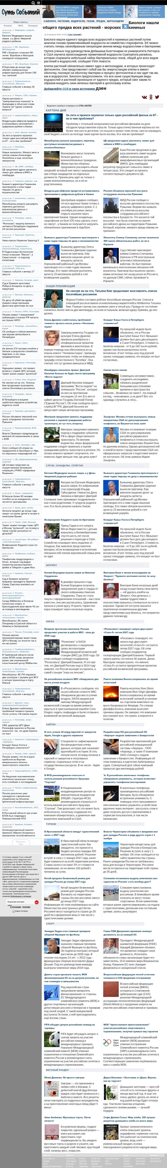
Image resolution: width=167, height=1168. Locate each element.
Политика (70, 1158)
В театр (69, 1166)
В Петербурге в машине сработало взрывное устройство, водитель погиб (20, 402)
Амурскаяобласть (23, 771)
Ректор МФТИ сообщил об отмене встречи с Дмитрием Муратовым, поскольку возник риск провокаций (67, 12)
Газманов (19, 181)
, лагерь (29, 508)
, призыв (30, 198)
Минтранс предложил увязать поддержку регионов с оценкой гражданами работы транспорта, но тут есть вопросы (68, 420)
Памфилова (20, 554)
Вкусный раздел (57, 1070)
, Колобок (32, 132)
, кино (26, 703)
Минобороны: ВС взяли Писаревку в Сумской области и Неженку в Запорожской (19, 623)
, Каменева (28, 295)
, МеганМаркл (33, 539)
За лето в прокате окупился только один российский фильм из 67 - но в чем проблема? (19, 138)
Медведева (20, 30)
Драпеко (19, 703)
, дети (23, 508)
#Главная (8, 26)
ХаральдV (19, 235)
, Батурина (31, 380)
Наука (50, 621)
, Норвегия (29, 235)
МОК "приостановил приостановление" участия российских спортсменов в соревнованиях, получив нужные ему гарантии (131, 1028)
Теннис (126, 1164)
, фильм (23, 132)
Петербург (19, 218)
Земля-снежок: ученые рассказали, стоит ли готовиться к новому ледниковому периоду (149, 11)
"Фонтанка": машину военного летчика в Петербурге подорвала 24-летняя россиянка (20, 226)
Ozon (17, 445)
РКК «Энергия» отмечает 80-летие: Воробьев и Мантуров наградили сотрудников (18, 55)
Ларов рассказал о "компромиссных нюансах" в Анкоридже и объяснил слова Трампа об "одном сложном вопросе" (18, 104)
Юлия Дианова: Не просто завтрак (64, 1077)
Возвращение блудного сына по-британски (69, 520)
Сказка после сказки (115, 370)
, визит (36, 632)
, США (25, 95)
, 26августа (19, 481)
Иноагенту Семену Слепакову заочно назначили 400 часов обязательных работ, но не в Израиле (131, 241)
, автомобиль (31, 326)
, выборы (30, 554)
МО (16, 47)
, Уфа (32, 445)
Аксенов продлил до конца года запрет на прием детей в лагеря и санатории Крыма (20, 514)
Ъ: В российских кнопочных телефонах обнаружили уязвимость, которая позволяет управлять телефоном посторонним (130, 778)
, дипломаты (29, 411)
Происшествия (112, 1158)
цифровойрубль (22, 115)
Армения (19, 280)
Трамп (18, 522)
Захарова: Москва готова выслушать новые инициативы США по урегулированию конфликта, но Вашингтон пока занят (129, 420)
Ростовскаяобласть (24, 807)
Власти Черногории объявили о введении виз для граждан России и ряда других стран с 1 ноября (131, 835)
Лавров (18, 95)
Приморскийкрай (22, 428)
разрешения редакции (30, 882)
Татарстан (155, 1158)
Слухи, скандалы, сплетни (64, 465)
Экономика (71, 1161)
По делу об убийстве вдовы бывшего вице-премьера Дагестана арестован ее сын (17, 303)
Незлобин (19, 147)
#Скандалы (33, 26)
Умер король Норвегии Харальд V (20, 240)
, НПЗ (35, 807)
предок (100, 21)
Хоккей (126, 1161)
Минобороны (21, 615)
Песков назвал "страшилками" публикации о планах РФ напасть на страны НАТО (20, 317)
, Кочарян (27, 280)
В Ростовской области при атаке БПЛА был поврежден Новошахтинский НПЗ (19, 816)
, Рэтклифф (34, 312)
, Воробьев (23, 47)
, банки (34, 115)
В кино (82, 1158)
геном (90, 21)
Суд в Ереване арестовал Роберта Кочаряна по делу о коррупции (17, 286)
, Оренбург (25, 445)
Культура (70, 1164)
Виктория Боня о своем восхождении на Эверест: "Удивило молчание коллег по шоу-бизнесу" (130, 576)
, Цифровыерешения (27, 459)
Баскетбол (141, 1158)
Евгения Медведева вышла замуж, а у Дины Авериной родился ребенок (17, 38)
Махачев (19, 295)
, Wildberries (24, 652)
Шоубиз (51, 565)
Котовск (18, 593)
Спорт (50, 923)
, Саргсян (27, 573)
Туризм (51, 824)
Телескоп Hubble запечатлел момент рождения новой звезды (109, 10)
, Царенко (28, 181)
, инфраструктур (29, 788)
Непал (18, 343)
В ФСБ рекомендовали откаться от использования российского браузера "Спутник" (66, 778)
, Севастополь (25, 249)
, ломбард (28, 166)
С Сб (74, 34)
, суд (35, 181)
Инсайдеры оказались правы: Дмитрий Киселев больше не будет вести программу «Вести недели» (69, 373)
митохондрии (115, 21)
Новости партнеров (52, 1166)
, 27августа (19, 268)
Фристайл (140, 1164)
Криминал (95, 1161)
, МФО (20, 166)
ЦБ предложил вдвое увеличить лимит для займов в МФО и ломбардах (19, 172)
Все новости (49, 1158)
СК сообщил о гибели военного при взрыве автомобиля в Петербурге (19, 334)
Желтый (83, 1164)
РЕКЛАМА (26, 907)
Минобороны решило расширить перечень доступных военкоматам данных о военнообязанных (69, 144)
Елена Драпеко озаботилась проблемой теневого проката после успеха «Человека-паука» (19, 711)
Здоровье (83, 1166)
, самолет (32, 754)
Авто (107, 1161)
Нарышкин (20, 363)
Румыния (19, 411)
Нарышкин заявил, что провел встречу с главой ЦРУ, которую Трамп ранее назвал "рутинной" (19, 371)
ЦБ (16, 166)
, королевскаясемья (11, 542)
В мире (46, 1161)
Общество (96, 1158)
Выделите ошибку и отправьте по (69, 106)
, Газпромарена (31, 739)
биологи (51, 21)
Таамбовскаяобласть (24, 649)
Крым (17, 508)
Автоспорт (141, 1161)
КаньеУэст (19, 739)
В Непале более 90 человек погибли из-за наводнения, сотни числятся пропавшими (20, 499)
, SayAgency (7, 742)
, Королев (33, 64)
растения (63, 21)
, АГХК (34, 771)
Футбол (126, 1158)
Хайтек (51, 724)
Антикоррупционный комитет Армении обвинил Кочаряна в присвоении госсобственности (18, 833)
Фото (45, 1164)
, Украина (32, 95)
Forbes (18, 380)
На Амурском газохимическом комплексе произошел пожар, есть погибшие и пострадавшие (19, 779)
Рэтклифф (19, 720)
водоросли (78, 21)
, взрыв (28, 218)
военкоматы (20, 198)
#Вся (20, 26)
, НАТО (25, 312)
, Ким (24, 380)
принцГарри (20, 539)
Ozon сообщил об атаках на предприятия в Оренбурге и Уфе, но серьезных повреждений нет (20, 451)
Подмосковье (21, 246)
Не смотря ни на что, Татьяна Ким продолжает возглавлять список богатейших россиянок (18, 385)
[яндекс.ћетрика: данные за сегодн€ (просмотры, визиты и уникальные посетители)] (20, 911)
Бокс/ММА (128, 1166)
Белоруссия (155, 1161)
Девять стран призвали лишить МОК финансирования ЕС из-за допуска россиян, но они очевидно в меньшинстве (71, 978)
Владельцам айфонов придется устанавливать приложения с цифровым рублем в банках (19, 124)
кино (17, 132)
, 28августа (19, 84)
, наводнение (27, 493)
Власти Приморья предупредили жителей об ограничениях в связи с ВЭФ (20, 436)
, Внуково (31, 522)
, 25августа (19, 691)
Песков (18, 312)
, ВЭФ (33, 428)
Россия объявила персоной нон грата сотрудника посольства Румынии (19, 419)
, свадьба (29, 30)
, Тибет (24, 343)
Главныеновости (22, 81)
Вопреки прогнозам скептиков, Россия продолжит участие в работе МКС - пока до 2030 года (69, 632)
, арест (35, 280)
